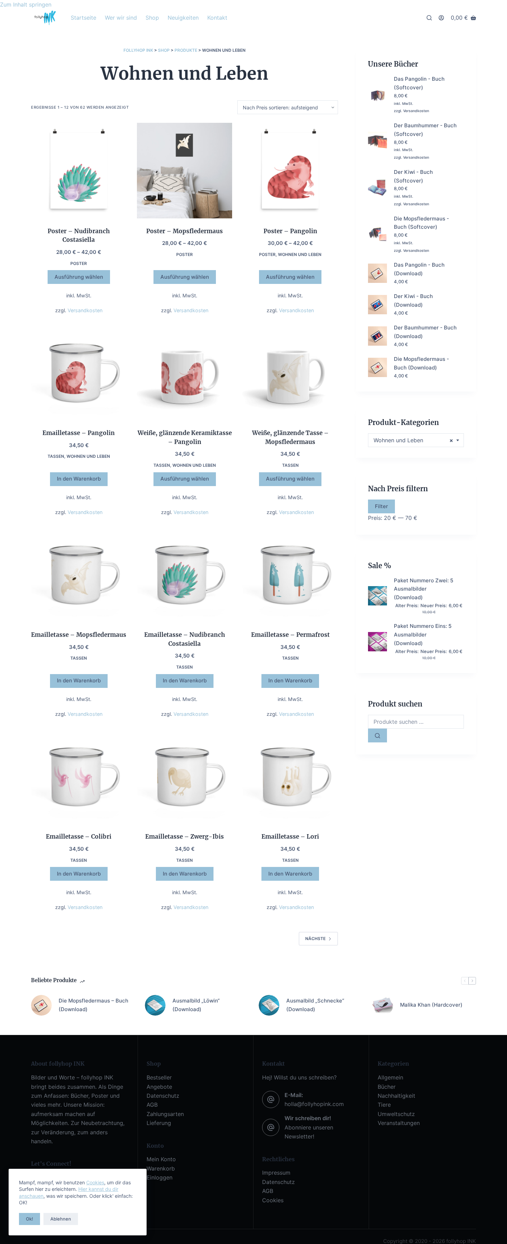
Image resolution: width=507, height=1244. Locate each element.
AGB (152, 1104)
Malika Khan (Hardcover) (431, 1004)
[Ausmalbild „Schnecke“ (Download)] (269, 1005)
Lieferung (159, 1122)
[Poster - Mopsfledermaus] (184, 170)
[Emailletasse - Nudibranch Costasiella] (184, 574)
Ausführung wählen (78, 277)
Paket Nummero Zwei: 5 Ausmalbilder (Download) (423, 589)
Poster (78, 263)
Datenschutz (163, 1095)
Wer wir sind (121, 17)
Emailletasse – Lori (290, 836)
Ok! (29, 1219)
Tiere (384, 1104)
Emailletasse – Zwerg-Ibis (184, 836)
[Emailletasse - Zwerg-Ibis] (184, 776)
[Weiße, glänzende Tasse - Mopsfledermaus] (290, 372)
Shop (152, 17)
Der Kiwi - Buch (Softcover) (413, 176)
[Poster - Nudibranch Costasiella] (79, 170)
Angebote (159, 1086)
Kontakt (217, 17)
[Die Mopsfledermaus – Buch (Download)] (41, 1005)
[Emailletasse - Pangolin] (79, 372)
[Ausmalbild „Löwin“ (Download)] (155, 1005)
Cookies (95, 1182)
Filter (381, 506)
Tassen (56, 456)
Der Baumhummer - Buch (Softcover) (425, 129)
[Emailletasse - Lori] (290, 776)
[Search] (429, 17)
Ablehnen (60, 1219)
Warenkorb (161, 1168)
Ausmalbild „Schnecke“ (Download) (315, 1005)
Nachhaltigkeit (396, 1095)
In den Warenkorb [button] (79, 478)
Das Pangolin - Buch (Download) (419, 269)
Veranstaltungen (399, 1122)
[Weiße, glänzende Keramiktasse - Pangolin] (184, 372)
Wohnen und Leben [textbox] (413, 440)
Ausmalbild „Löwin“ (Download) (196, 1005)
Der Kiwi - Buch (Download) (413, 300)
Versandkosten (85, 310)
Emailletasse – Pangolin (78, 433)
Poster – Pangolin (290, 231)
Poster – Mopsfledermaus (184, 231)
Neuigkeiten (183, 17)
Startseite (83, 17)
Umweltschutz (396, 1113)
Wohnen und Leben (299, 254)
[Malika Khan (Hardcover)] (382, 1005)
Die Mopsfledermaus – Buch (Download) (93, 1005)
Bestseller (159, 1077)
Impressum (276, 1172)
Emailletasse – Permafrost (290, 635)
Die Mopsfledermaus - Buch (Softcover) (421, 222)
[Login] (441, 17)
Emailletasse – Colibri (78, 836)
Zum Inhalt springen (25, 4)
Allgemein (390, 1077)
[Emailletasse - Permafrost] (290, 574)
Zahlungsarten (165, 1113)
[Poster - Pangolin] (290, 170)
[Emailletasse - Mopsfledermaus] (79, 574)
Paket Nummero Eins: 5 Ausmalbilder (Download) (422, 634)
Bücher (387, 1086)
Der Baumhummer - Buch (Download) (425, 331)
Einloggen (159, 1177)
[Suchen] (377, 735)
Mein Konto (161, 1159)
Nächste (315, 938)
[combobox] (416, 440)
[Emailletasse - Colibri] (79, 776)
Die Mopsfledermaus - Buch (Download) (421, 363)
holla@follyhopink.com (314, 1103)
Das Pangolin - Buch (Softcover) (419, 83)
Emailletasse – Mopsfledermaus (78, 635)
